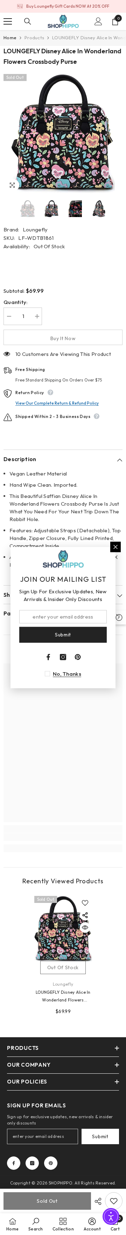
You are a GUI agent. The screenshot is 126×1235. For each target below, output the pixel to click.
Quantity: (16, 302)
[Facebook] (13, 1163)
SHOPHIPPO (60, 1183)
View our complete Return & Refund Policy (57, 403)
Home (10, 37)
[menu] (8, 21)
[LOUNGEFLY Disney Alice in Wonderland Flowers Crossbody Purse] (63, 929)
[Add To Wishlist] (113, 1201)
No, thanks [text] (67, 673)
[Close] (115, 547)
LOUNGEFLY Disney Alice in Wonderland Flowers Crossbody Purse (63, 997)
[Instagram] (32, 1163)
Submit (100, 1136)
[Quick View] (85, 927)
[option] (63, 6)
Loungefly (35, 229)
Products (34, 37)
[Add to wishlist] (85, 903)
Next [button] (120, 208)
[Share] (96, 1201)
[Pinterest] (50, 1163)
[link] (63, 837)
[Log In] (98, 21)
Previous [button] (5, 208)
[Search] (27, 21)
